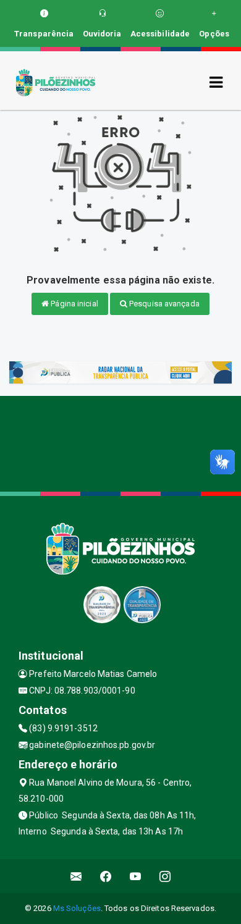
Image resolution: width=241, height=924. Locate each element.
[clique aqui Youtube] (135, 876)
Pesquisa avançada (163, 303)
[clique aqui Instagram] (165, 876)
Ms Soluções (77, 908)
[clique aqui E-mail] (76, 876)
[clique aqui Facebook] (106, 876)
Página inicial (73, 303)
